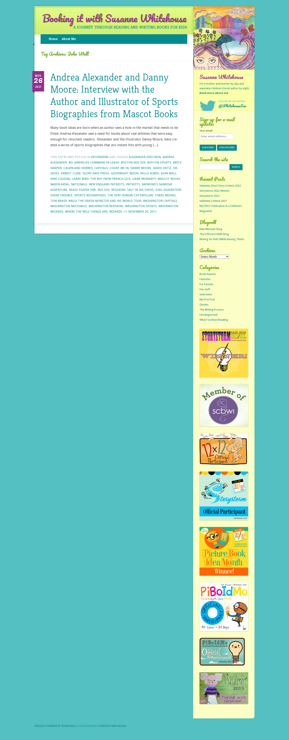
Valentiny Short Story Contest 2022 (220, 185)
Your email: (206, 130)
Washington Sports (141, 206)
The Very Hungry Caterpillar (130, 195)
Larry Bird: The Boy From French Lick (101, 178)
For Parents (206, 284)
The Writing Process (212, 309)
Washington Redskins (106, 206)
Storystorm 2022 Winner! (214, 190)
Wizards (115, 211)
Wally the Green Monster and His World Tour (105, 200)
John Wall (168, 173)
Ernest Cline (71, 173)
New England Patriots (106, 184)
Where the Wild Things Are (86, 211)
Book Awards (208, 274)
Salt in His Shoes (140, 189)
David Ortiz (162, 168)
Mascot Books (169, 178)
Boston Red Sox (133, 162)
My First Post (207, 299)
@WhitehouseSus (232, 106)
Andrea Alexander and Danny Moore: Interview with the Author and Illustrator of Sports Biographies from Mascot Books (114, 95)
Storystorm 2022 (210, 195)
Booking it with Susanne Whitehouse (114, 18)
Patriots (133, 184)
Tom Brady (58, 200)
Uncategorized (208, 314)
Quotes (204, 304)
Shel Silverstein (168, 189)
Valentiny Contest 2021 (213, 200)
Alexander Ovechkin (145, 157)
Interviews (100, 157)
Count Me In (119, 168)
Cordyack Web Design (112, 726)
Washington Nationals (68, 206)
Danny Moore (140, 168)
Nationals (79, 184)
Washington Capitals (160, 200)
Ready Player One (82, 189)
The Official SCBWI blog (214, 234)
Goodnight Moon (124, 173)
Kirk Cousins (60, 178)
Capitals (101, 168)
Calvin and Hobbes (78, 168)
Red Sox (104, 189)
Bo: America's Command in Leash (94, 162)
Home (53, 39)
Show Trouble (61, 195)
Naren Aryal (59, 184)
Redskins (118, 189)
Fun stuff (205, 289)
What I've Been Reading (214, 319)
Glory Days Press (96, 173)
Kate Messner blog (211, 229)
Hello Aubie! (149, 173)
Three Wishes (165, 195)
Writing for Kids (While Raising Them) (222, 239)
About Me (69, 39)
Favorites (205, 279)
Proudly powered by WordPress (55, 726)
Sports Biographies (90, 195)
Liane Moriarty (144, 178)
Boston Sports (159, 162)
